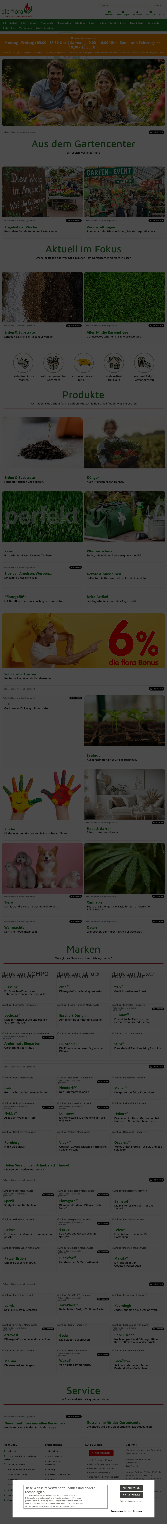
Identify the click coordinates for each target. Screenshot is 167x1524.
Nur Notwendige (131, 1495)
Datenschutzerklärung (120, 1511)
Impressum (138, 1511)
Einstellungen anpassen (132, 1501)
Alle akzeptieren (131, 1488)
